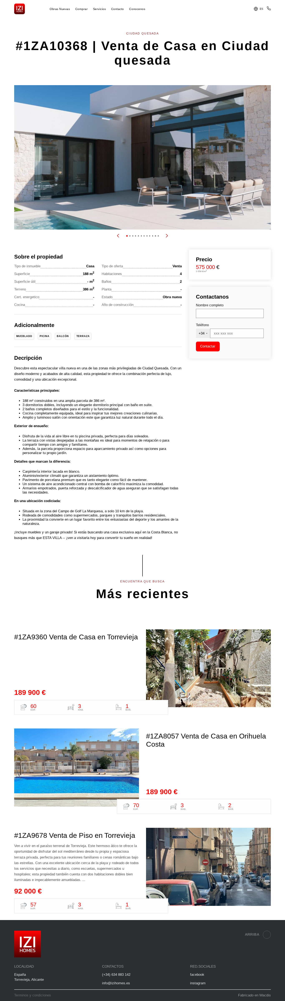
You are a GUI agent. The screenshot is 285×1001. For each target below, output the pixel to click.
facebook (197, 975)
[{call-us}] (269, 9)
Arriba (252, 935)
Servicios (99, 9)
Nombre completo (209, 305)
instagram (198, 983)
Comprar (81, 9)
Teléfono (202, 325)
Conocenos (137, 9)
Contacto (117, 9)
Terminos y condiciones (32, 995)
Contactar (207, 346)
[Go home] (19, 9)
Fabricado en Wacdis (254, 995)
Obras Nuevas (60, 9)
